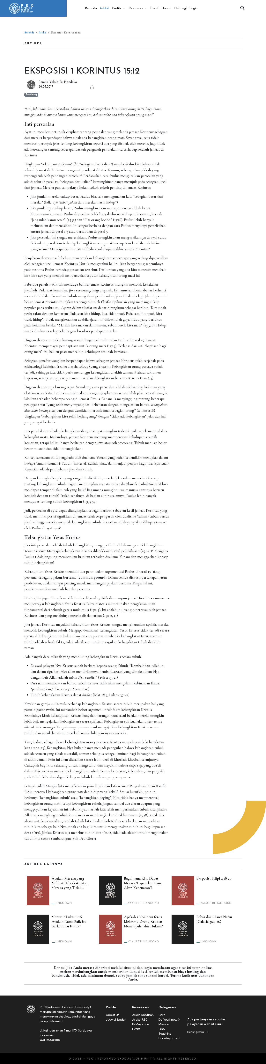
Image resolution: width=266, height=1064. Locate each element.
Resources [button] (136, 8)
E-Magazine (140, 1024)
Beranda (91, 8)
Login (193, 8)
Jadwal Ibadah (116, 1020)
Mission (164, 1024)
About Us (112, 1015)
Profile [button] (116, 8)
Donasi (166, 8)
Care (162, 1015)
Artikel (104, 8)
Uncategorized (169, 1038)
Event (154, 8)
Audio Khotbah (143, 1015)
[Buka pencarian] (242, 8)
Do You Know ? (169, 1020)
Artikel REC (140, 1020)
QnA (162, 1029)
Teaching (165, 1034)
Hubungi (180, 8)
